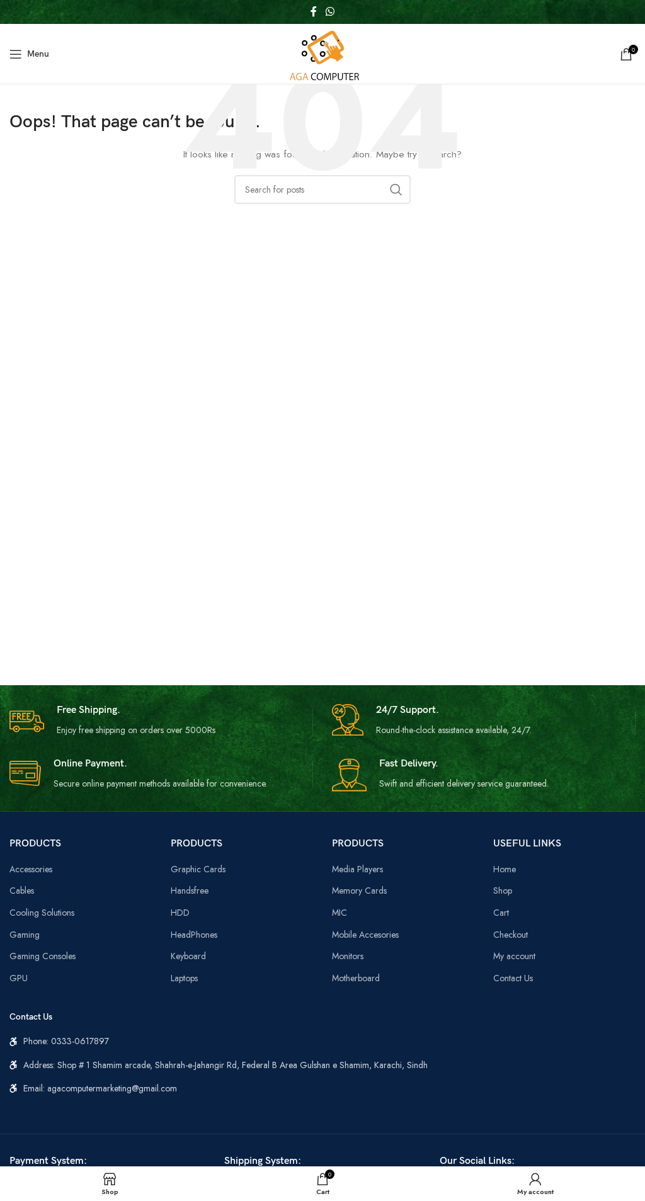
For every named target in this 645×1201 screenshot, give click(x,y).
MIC (339, 912)
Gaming (24, 934)
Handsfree (189, 890)
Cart (501, 912)
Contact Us (513, 978)
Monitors (347, 956)
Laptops (184, 978)
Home (504, 869)
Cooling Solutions (41, 912)
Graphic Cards (198, 869)
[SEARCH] (396, 189)
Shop (502, 890)
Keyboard (188, 956)
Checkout (510, 934)
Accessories (30, 869)
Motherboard (356, 978)
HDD (180, 912)
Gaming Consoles (42, 956)
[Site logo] (322, 53)
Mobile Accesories (365, 934)
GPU (18, 978)
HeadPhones (194, 934)
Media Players (357, 869)
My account (514, 956)
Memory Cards (359, 890)
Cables (21, 890)
